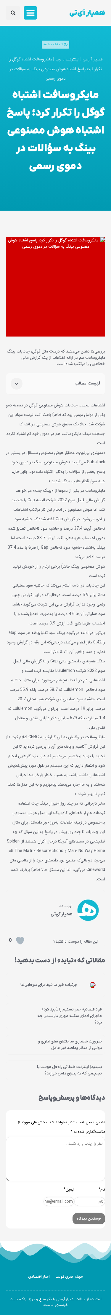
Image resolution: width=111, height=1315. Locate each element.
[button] (30, 13)
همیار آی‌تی (87, 13)
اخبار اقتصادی (39, 1276)
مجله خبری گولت (69, 1276)
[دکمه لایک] (20, 940)
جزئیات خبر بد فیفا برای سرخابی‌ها (48, 985)
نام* (101, 1189)
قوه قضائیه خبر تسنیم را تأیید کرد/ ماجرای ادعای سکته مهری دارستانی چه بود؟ (69, 1016)
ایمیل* (69, 1189)
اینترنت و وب (67, 59)
